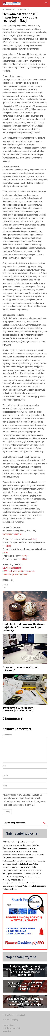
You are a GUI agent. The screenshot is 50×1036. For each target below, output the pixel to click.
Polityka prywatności (11, 1028)
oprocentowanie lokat (34, 874)
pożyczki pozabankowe (31, 877)
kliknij (33, 539)
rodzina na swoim (9, 886)
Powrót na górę (11, 1020)
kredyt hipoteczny (39, 861)
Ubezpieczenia (40, 886)
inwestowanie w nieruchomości (13, 851)
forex (37, 845)
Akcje (5, 842)
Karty (5, 857)
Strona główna (8, 1025)
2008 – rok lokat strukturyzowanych (18, 571)
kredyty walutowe (24, 867)
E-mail (5, 776)
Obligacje (6, 874)
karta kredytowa (38, 855)
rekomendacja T (31, 883)
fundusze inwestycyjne (21, 848)
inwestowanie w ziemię (10, 855)
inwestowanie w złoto (24, 855)
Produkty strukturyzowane (13, 880)
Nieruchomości (24, 870)
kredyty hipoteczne (10, 867)
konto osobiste (28, 858)
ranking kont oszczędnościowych (14, 883)
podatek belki (7, 877)
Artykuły (5, 585)
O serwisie (7, 1031)
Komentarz (7, 735)
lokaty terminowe (10, 870)
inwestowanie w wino (30, 851)
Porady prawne (17, 877)
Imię (4, 766)
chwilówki (31, 842)
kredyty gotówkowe (31, 864)
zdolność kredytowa (10, 889)
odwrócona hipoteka (16, 874)
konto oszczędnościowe (12, 861)
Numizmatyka (37, 871)
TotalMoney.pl (28, 886)
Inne (4, 587)
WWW (5, 786)
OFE (24, 874)
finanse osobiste (29, 845)
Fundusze (7, 848)
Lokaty (33, 867)
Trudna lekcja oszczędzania (15, 574)
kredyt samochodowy (9, 864)
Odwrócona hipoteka (12, 568)
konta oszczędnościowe (15, 858)
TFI (22, 886)
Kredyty (20, 864)
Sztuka (18, 886)
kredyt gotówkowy (27, 861)
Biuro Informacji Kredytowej (17, 842)
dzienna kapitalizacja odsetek (13, 845)
